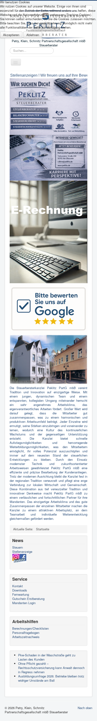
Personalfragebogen (25, 633)
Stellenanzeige (22, 552)
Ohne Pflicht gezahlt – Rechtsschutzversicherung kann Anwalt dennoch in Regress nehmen (51, 667)
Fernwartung (20, 594)
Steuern (17, 547)
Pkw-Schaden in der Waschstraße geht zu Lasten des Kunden (46, 657)
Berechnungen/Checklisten (30, 628)
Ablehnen (32, 35)
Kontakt (17, 586)
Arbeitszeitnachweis (26, 637)
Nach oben (85, 708)
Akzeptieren (11, 35)
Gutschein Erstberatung (28, 599)
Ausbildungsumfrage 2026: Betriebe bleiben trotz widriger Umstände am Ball (51, 678)
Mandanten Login (24, 603)
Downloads (19, 590)
